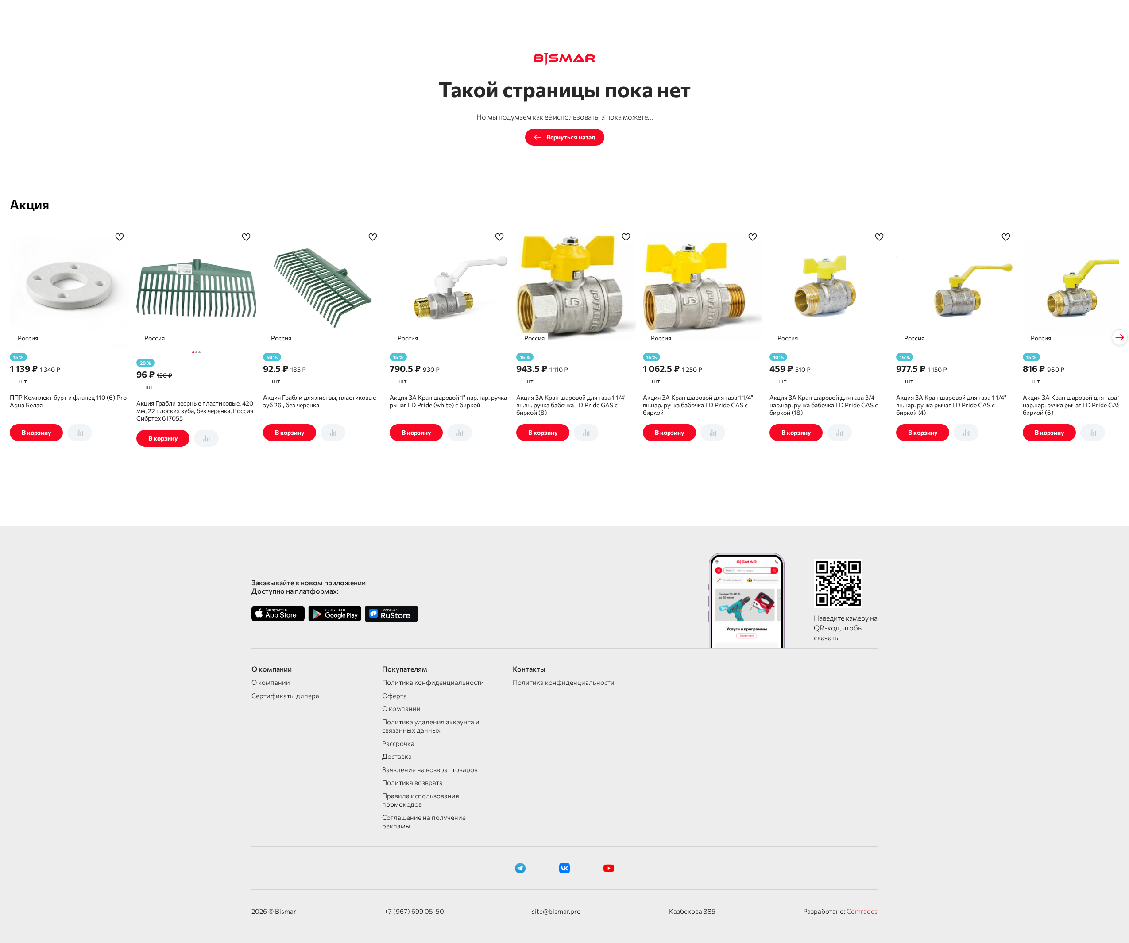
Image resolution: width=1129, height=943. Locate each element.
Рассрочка (398, 743)
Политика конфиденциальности (433, 682)
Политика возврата (412, 782)
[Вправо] (1120, 337)
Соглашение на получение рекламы (424, 821)
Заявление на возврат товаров (430, 769)
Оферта (394, 696)
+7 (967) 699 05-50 (414, 911)
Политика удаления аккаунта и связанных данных (430, 726)
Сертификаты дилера (285, 696)
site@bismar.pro (556, 911)
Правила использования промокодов (420, 800)
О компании (270, 682)
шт (23, 381)
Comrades (862, 911)
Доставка (397, 756)
